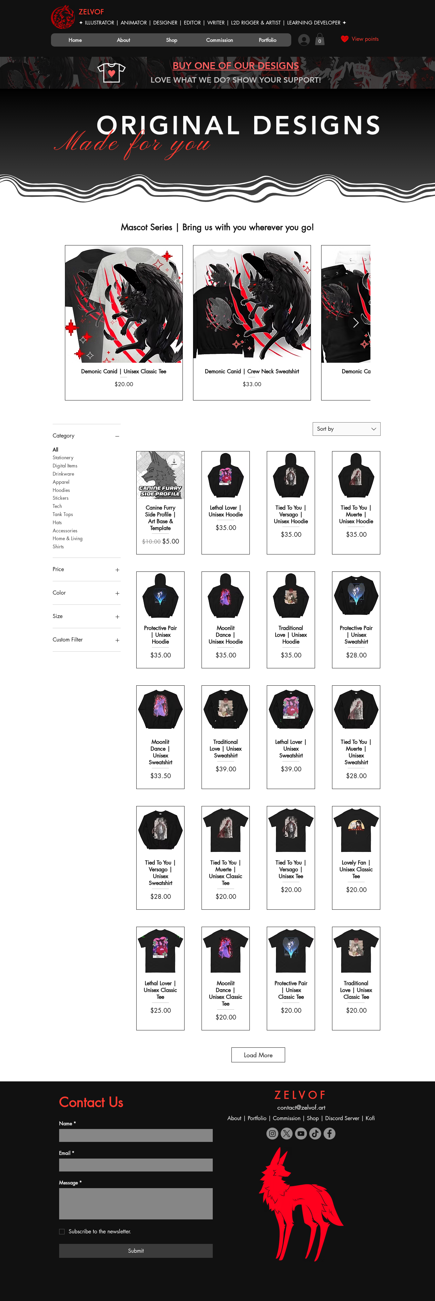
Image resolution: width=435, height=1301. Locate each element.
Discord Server (342, 1118)
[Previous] (39, 72)
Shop (313, 1118)
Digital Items (65, 465)
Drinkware (63, 473)
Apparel (61, 482)
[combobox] (347, 429)
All (55, 449)
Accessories (65, 530)
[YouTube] (301, 1134)
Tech (57, 506)
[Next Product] (356, 322)
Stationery (63, 457)
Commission (286, 1118)
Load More (258, 1055)
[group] (217, 323)
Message (70, 1182)
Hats (57, 522)
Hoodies (61, 490)
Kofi (370, 1118)
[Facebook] (329, 1134)
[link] (320, 39)
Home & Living (68, 538)
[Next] (396, 72)
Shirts (58, 546)
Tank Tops (63, 514)
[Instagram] (272, 1134)
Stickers (61, 498)
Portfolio (258, 1118)
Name (67, 1123)
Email (66, 1153)
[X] (287, 1134)
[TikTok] (315, 1134)
